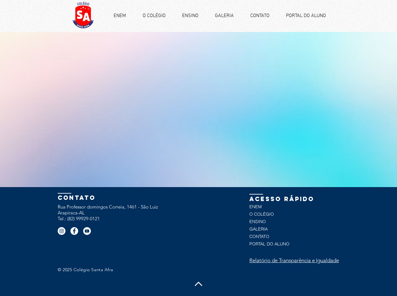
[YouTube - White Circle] (87, 231)
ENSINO (257, 221)
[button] (190, 16)
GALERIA (258, 229)
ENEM (255, 206)
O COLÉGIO (261, 214)
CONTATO (259, 236)
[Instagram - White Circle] (61, 231)
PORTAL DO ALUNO (269, 244)
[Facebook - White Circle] (74, 231)
